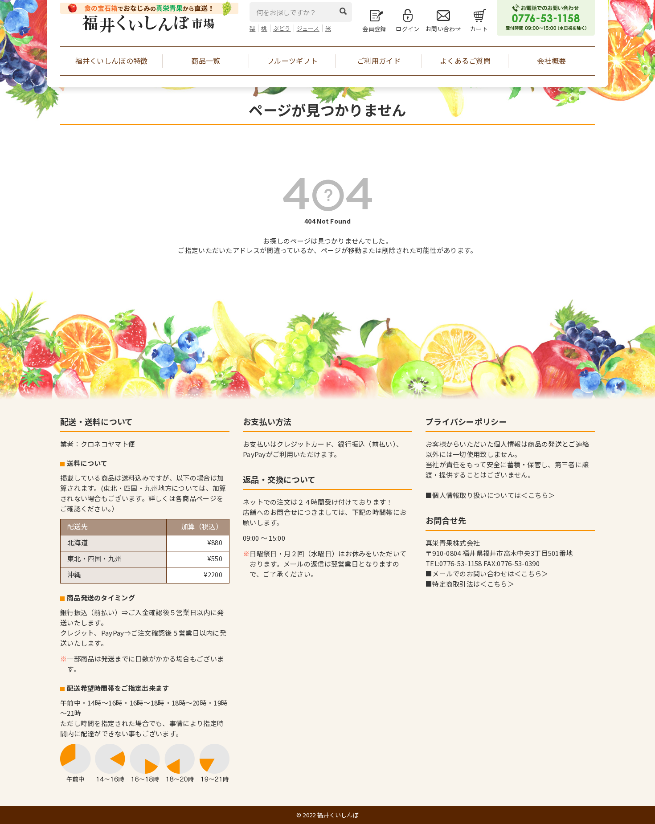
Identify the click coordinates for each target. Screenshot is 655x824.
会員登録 (374, 28)
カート (479, 28)
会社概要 (551, 60)
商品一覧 (205, 60)
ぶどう (282, 28)
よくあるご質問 (465, 60)
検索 (345, 11)
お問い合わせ (443, 28)
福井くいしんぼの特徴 (111, 60)
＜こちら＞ (538, 495)
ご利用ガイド (379, 60)
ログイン (407, 28)
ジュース (308, 28)
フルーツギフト (292, 60)
